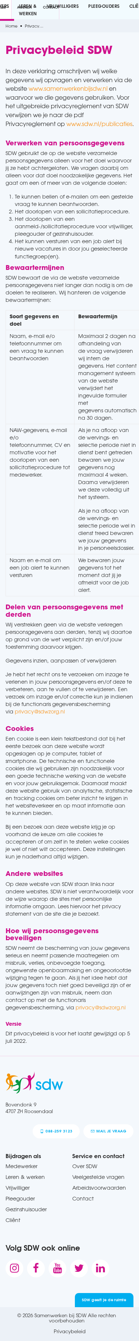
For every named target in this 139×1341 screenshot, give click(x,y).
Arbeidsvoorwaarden (99, 1187)
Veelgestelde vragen (98, 1177)
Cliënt (13, 1220)
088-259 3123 (59, 1131)
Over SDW (84, 1166)
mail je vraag (111, 1131)
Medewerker (21, 1166)
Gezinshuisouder (26, 1209)
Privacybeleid (70, 1331)
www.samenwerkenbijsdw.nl (68, 88)
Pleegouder (20, 1198)
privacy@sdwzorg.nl (40, 711)
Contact (83, 1198)
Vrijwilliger (18, 1187)
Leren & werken (25, 1177)
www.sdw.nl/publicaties (99, 124)
